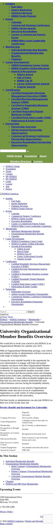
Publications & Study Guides (24, 286)
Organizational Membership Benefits (27, 234)
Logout (9, 184)
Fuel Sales (15, 201)
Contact (38, 161)
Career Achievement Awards (30, 256)
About (43, 156)
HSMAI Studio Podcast (22, 208)
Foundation (30, 156)
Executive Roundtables (21, 221)
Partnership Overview (21, 291)
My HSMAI (11, 176)
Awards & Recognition (21, 246)
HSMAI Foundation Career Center (26, 241)
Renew (9, 189)
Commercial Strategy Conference (26, 216)
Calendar (15, 213)
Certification (11, 261)
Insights (9, 198)
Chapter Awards (24, 259)
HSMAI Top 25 (24, 254)
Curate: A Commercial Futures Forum (28, 224)
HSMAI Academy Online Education (27, 244)
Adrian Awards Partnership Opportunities (29, 294)
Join (7, 186)
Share (10, 317)
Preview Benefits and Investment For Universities (23, 407)
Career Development (15, 239)
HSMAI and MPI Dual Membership (22, 484)
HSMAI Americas (15, 521)
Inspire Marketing (19, 203)
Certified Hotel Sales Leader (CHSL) (28, 284)
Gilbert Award (23, 249)
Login (8, 181)
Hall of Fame (23, 251)
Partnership (11, 289)
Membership (11, 229)
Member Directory (20, 161)
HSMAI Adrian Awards (22, 218)
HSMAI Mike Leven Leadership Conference (31, 226)
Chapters (15, 236)
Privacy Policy (6, 511)
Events (9, 211)
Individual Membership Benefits (25, 231)
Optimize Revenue (19, 206)
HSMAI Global (14, 156)
